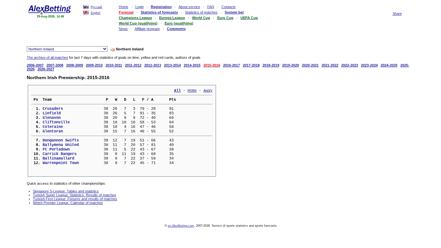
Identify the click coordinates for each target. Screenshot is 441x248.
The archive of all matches (47, 57)
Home (123, 7)
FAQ (210, 7)
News (123, 29)
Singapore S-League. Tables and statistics (66, 191)
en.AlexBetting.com (181, 225)
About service (189, 7)
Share (397, 14)
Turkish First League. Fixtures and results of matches (75, 199)
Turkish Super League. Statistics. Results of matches (74, 195)
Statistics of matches (201, 12)
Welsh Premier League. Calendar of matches (68, 203)
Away (207, 90)
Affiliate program (147, 29)
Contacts (228, 7)
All (177, 90)
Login (139, 7)
